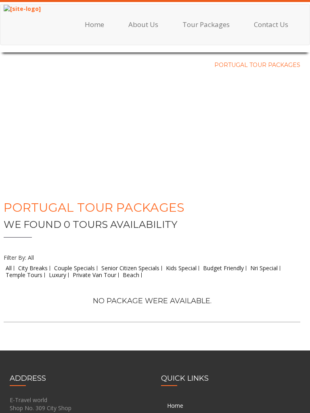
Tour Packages (206, 24)
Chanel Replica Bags (26, 56)
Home (94, 24)
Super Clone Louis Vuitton (33, 177)
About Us (143, 24)
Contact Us (271, 24)
